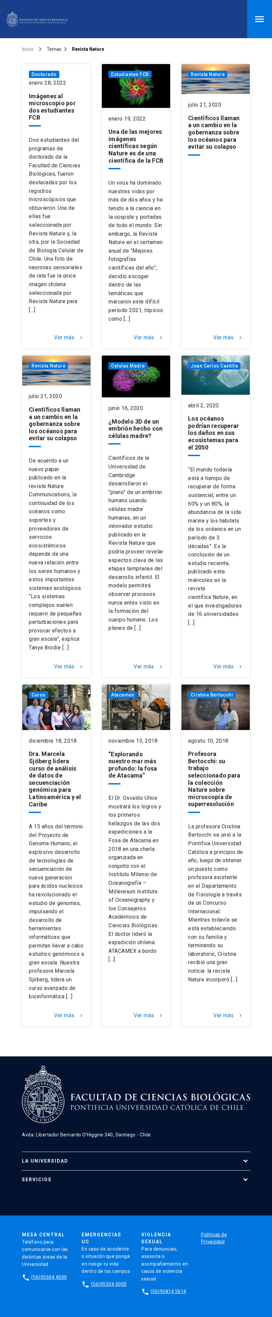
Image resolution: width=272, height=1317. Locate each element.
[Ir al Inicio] (37, 19)
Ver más (69, 337)
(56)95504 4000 (49, 1277)
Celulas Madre (128, 366)
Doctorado (44, 74)
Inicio (28, 49)
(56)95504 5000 (109, 1284)
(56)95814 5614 (168, 1291)
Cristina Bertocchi (212, 695)
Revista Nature (208, 74)
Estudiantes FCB (130, 74)
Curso (39, 695)
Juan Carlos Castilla (214, 366)
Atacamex (122, 695)
